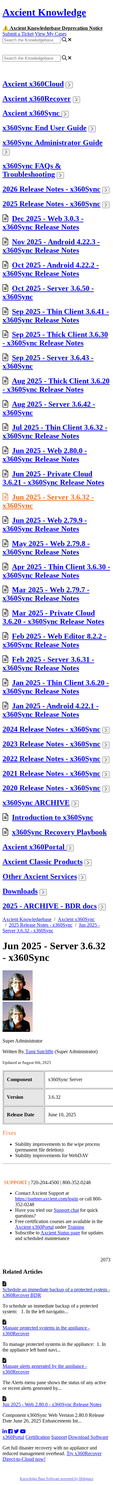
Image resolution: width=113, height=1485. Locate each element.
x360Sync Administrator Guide (53, 142)
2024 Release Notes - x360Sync (51, 729)
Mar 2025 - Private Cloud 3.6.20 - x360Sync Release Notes (53, 617)
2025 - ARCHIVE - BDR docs (50, 906)
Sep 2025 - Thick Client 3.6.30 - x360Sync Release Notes (55, 338)
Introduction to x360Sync (52, 817)
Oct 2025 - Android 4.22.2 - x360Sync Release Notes (51, 269)
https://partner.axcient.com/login (46, 1198)
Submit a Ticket (18, 33)
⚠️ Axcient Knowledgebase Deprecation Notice (53, 28)
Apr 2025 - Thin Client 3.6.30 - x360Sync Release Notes (56, 571)
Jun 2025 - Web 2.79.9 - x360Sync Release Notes (45, 524)
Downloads (20, 891)
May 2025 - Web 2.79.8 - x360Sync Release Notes (46, 547)
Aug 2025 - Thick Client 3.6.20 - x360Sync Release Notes (56, 385)
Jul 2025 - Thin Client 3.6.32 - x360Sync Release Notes (55, 431)
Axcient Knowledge (44, 12)
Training (75, 1227)
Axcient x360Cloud (33, 84)
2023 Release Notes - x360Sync (51, 744)
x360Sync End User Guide (45, 128)
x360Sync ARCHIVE (36, 803)
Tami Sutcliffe (38, 1051)
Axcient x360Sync (32, 113)
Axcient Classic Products (43, 862)
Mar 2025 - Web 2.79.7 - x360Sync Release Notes (46, 594)
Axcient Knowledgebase (27, 919)
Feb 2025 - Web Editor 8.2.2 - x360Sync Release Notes (54, 640)
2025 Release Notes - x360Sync (51, 204)
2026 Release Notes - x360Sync (51, 189)
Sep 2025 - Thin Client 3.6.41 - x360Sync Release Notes (56, 315)
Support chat (66, 1210)
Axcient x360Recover (37, 99)
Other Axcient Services (40, 876)
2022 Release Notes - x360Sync (51, 759)
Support (59, 1437)
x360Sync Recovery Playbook (59, 832)
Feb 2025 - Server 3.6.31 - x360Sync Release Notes (48, 663)
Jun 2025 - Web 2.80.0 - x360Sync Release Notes (45, 455)
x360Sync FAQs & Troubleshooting (32, 170)
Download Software (88, 1437)
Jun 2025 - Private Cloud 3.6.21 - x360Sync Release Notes (53, 478)
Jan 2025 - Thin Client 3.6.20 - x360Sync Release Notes (56, 687)
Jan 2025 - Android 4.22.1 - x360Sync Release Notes (51, 710)
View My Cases (51, 33)
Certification (37, 1437)
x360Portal (13, 1437)
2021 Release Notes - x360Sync (51, 773)
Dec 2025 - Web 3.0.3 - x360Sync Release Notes (43, 222)
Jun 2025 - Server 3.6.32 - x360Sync (51, 927)
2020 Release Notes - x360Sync (51, 788)
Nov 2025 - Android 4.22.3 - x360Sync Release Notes (51, 246)
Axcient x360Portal (35, 847)
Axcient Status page (60, 1232)
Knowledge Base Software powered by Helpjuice (56, 1479)
